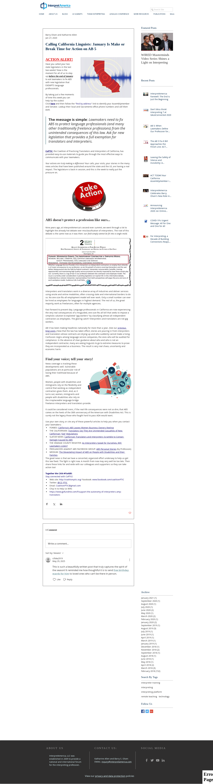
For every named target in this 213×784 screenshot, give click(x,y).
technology (164, 696)
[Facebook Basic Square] (142, 711)
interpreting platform (151, 691)
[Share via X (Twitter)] (54, 504)
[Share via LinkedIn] (61, 504)
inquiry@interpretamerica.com (117, 761)
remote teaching (149, 696)
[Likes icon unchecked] (54, 579)
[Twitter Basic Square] (147, 711)
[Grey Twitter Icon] (152, 760)
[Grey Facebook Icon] (147, 760)
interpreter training (150, 682)
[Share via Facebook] (46, 504)
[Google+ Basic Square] (151, 711)
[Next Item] (168, 42)
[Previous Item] (145, 42)
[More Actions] (129, 560)
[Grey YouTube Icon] (158, 760)
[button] (77, 14)
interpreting (147, 687)
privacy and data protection (110, 776)
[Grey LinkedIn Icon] (163, 760)
